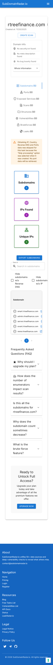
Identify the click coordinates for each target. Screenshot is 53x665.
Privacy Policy (8, 632)
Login (4, 583)
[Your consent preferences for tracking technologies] (48, 660)
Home (4, 577)
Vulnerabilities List (10, 606)
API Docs (6, 609)
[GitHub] (15, 646)
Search (15, 262)
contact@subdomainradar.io (14, 563)
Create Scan (26, 35)
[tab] (26, 85)
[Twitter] (5, 646)
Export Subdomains (29, 258)
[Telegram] (10, 646)
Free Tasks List (8, 603)
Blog (4, 599)
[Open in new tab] (41, 311)
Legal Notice (7, 629)
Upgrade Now (26, 506)
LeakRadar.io (8, 616)
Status (5, 612)
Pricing (5, 580)
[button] (26, 68)
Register (6, 586)
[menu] (48, 4)
